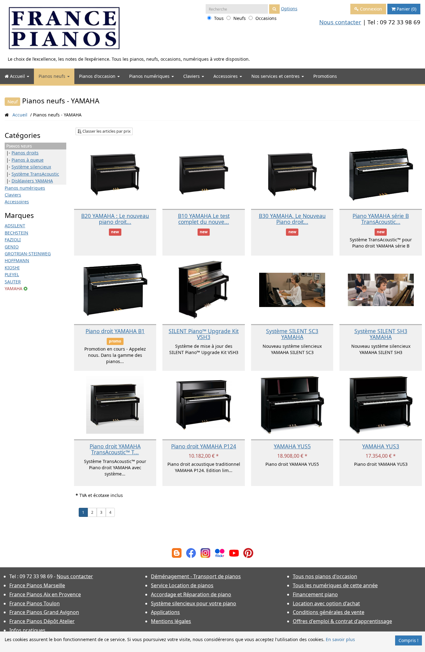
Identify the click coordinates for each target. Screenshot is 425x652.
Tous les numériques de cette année (335, 585)
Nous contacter (340, 22)
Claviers (192, 76)
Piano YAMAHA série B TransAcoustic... (381, 218)
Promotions (325, 76)
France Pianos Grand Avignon (44, 612)
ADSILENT (15, 226)
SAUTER (13, 282)
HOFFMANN (17, 260)
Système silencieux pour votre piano (193, 603)
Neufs (239, 18)
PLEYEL (12, 274)
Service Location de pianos (182, 585)
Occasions (266, 18)
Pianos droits (25, 153)
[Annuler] (25, 288)
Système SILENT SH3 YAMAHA (380, 334)
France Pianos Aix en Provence (45, 594)
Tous (219, 18)
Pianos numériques (150, 76)
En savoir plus (340, 639)
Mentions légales (171, 621)
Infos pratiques (27, 630)
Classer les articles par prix (106, 131)
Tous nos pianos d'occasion (325, 576)
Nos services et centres (276, 76)
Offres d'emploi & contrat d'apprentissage (342, 621)
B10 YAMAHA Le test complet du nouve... (204, 218)
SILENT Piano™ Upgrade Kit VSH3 (204, 334)
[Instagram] (205, 552)
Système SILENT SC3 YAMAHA (292, 334)
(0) (406, 9)
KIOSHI (12, 268)
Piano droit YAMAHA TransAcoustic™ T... (115, 449)
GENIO (12, 247)
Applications (165, 612)
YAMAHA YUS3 (380, 446)
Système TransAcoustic (35, 174)
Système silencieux (31, 167)
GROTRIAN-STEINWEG (28, 254)
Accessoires (226, 76)
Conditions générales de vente (328, 612)
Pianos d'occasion (98, 76)
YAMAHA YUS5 (292, 446)
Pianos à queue (28, 160)
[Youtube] (234, 552)
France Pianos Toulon (34, 603)
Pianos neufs (53, 76)
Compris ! (408, 640)
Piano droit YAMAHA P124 (203, 446)
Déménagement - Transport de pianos (196, 576)
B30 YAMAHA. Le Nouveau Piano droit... (292, 218)
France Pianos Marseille (37, 585)
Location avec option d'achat (326, 603)
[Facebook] (191, 552)
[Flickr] (220, 552)
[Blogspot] (177, 552)
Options (289, 9)
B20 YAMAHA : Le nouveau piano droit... (115, 218)
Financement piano (315, 594)
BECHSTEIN (16, 233)
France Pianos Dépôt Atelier (42, 621)
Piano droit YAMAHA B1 (115, 331)
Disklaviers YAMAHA (32, 181)
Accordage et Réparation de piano (191, 594)
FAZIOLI (13, 240)
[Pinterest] (248, 552)
